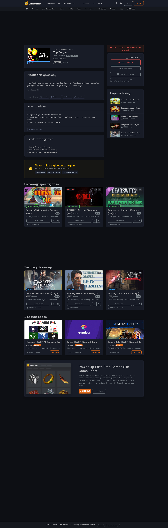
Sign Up (138, 3)
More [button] (100, 3)
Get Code (55, 352)
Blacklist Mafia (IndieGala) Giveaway (43, 152)
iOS (121, 9)
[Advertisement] (84, 26)
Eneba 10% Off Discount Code (82, 342)
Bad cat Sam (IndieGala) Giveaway (43, 150)
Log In (128, 3)
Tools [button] (75, 3)
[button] (40, 172)
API (94, 3)
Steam (35, 9)
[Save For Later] (58, 221)
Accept (101, 525)
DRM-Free (131, 9)
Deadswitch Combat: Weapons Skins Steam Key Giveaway (137, 210)
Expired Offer (125, 62)
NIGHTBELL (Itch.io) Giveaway (82, 210)
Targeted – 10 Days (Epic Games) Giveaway (140, 124)
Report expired (36, 129)
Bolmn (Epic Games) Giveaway (134, 116)
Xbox (79, 9)
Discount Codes (64, 3)
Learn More (112, 525)
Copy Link (79, 97)
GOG (71, 9)
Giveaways (51, 3)
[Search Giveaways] (117, 3)
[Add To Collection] (53, 221)
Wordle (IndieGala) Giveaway (40, 147)
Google (45, 97)
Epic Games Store (49, 9)
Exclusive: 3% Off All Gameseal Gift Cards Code (49, 342)
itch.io (63, 9)
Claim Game (79, 221)
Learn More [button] (99, 391)
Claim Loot (38, 221)
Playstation (90, 9)
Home (55, 49)
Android (113, 9)
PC (27, 9)
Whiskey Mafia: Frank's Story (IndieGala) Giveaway (133, 293)
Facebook (56, 97)
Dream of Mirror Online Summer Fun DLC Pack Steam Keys (55, 210)
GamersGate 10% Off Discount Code (126, 342)
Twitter (68, 97)
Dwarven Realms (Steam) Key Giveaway (138, 133)
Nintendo (102, 9)
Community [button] (86, 3)
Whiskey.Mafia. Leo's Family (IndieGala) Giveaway (92, 293)
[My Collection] (121, 3)
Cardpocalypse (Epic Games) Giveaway (138, 108)
